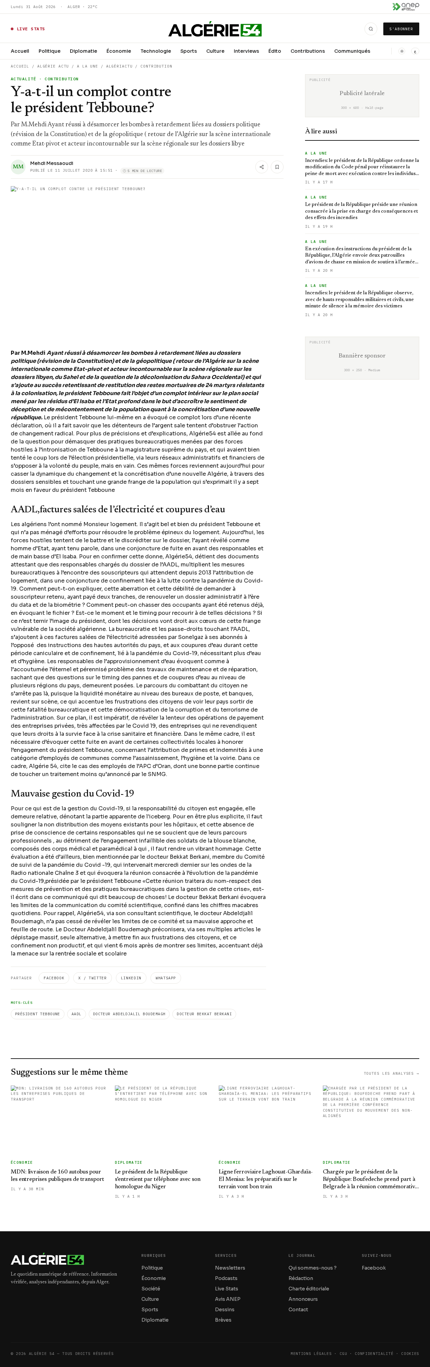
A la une (87, 66)
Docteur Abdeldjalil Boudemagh (129, 1014)
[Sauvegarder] (277, 167)
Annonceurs (303, 1299)
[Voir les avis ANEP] (406, 6)
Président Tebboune (37, 1014)
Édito (274, 51)
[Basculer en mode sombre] (401, 51)
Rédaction (301, 1278)
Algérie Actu (53, 66)
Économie (118, 51)
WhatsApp (166, 978)
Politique (49, 51)
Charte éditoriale (309, 1289)
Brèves (223, 1320)
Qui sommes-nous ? (313, 1268)
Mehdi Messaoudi (51, 163)
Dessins (224, 1310)
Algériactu (119, 66)
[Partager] (261, 167)
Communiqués (352, 51)
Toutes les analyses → (391, 1073)
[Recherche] (370, 29)
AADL (77, 1014)
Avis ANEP (228, 1299)
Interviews (246, 51)
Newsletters (230, 1268)
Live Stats (226, 1289)
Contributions (308, 51)
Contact (298, 1310)
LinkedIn (131, 978)
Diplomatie (83, 51)
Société (150, 1289)
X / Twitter (92, 978)
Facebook (54, 978)
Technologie (155, 51)
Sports (188, 51)
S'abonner (401, 29)
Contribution (156, 66)
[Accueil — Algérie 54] (215, 29)
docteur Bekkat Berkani (204, 1014)
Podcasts (226, 1278)
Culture (215, 51)
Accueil (20, 51)
